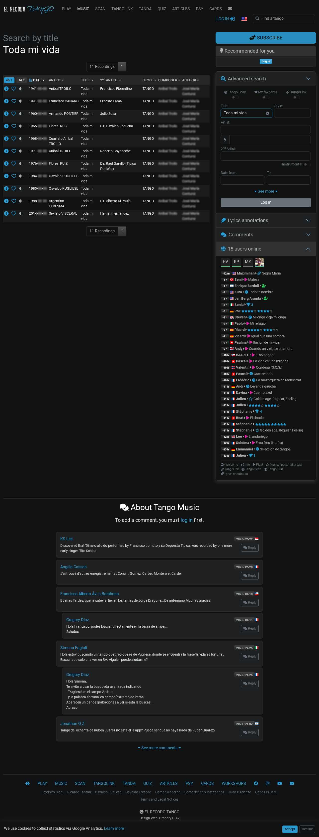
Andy (238, 349)
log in (187, 520)
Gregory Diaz (77, 619)
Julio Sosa (108, 114)
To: (269, 173)
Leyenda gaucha (263, 386)
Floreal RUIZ (58, 126)
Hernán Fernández (114, 213)
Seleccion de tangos (275, 449)
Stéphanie (244, 412)
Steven (240, 317)
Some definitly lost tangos (204, 792)
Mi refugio (257, 323)
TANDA (145, 8)
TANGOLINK (122, 8)
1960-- (38, 114)
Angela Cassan (73, 566)
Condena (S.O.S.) (268, 367)
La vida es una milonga (270, 361)
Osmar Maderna (167, 792)
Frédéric (242, 380)
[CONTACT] (230, 9)
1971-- (38, 151)
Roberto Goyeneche (115, 151)
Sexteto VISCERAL (63, 213)
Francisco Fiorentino (116, 89)
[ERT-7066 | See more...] (7, 163)
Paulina (241, 342)
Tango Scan (236, 92)
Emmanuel (244, 449)
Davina (241, 393)
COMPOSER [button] (168, 80)
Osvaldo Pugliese (108, 792)
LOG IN (223, 18)
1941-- (38, 89)
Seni (238, 279)
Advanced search (247, 79)
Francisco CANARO (64, 101)
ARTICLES (181, 8)
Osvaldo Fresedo (138, 792)
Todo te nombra (261, 292)
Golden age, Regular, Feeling (275, 399)
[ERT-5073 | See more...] (7, 101)
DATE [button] (37, 80)
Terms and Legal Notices (159, 799)
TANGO (148, 89)
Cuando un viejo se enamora (270, 349)
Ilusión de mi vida (266, 342)
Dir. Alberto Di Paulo (115, 201)
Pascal (241, 361)
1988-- (38, 201)
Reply (251, 548)
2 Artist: (228, 148)
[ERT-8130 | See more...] (7, 188)
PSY (199, 8)
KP (236, 261)
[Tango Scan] (247, 292)
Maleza (253, 279)
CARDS (215, 8)
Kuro (238, 292)
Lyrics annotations (248, 220)
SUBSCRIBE (269, 38)
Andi (239, 386)
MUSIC (83, 8)
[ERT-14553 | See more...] (7, 176)
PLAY (66, 8)
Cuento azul (262, 393)
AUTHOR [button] (189, 80)
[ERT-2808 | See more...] (7, 89)
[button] (244, 19)
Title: (224, 106)
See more (266, 191)
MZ (248, 261)
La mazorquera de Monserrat (278, 380)
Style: (278, 106)
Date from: (229, 173)
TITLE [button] (86, 80)
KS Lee (66, 539)
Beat (239, 418)
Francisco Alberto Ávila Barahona (89, 593)
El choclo (256, 418)
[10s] (20, 89)
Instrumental (292, 164)
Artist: (225, 122)
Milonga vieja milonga (269, 317)
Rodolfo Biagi (53, 792)
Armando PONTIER (64, 114)
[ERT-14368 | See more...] (7, 138)
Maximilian (246, 273)
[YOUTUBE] (279, 784)
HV (225, 261)
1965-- (38, 126)
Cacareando (263, 374)
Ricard (240, 330)
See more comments (159, 747)
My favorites (267, 92)
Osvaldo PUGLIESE (63, 176)
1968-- (38, 138)
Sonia (239, 305)
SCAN (100, 8)
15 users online (244, 249)
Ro (237, 311)
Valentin (242, 367)
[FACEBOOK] (256, 784)
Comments (241, 235)
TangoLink (298, 92)
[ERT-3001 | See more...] (7, 151)
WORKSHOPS (234, 783)
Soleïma (242, 443)
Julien (241, 399)
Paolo (239, 323)
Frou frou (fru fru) (269, 443)
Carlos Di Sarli (265, 792)
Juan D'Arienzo (239, 792)
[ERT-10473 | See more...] (7, 114)
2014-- (38, 213)
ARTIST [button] (55, 80)
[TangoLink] (259, 273)
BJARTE (242, 355)
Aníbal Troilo (167, 89)
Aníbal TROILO (60, 89)
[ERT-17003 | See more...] (7, 213)
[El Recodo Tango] (27, 784)
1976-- (38, 163)
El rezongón (264, 355)
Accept (290, 829)
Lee (239, 436)
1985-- (38, 188)
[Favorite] (14, 89)
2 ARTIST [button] (109, 80)
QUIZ (162, 8)
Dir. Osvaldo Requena (116, 126)
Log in (265, 202)
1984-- (38, 176)
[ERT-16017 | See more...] (7, 201)
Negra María (271, 273)
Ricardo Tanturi (79, 792)
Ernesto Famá (111, 101)
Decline (307, 829)
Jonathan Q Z (72, 723)
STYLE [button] (148, 80)
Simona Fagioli (73, 647)
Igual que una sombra (267, 336)
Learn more (114, 828)
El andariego (258, 436)
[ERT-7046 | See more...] (7, 126)
